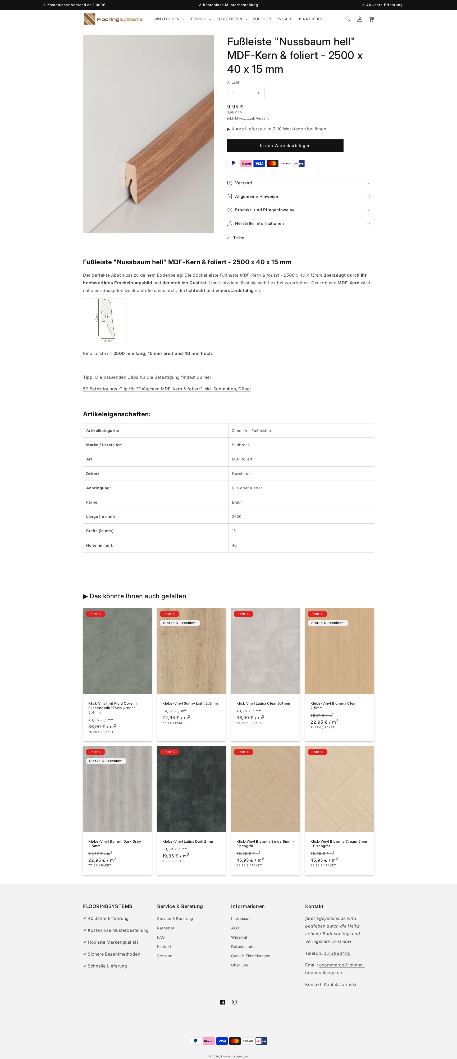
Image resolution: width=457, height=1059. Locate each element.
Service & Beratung (175, 918)
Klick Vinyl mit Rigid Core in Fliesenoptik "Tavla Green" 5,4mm (112, 707)
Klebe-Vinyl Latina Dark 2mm (187, 841)
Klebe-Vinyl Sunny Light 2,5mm (190, 703)
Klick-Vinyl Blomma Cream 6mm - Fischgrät (338, 843)
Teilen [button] (238, 237)
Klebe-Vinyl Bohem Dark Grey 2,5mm (114, 843)
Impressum (241, 918)
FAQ (161, 937)
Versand (164, 955)
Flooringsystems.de (235, 1056)
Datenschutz (243, 946)
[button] (169, 19)
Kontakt (164, 946)
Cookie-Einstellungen (251, 955)
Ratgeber (166, 928)
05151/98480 (337, 953)
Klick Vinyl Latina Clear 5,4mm (263, 703)
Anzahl (233, 82)
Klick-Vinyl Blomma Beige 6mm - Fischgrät (265, 843)
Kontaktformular (341, 984)
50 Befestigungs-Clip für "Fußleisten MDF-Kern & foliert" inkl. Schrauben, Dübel (167, 388)
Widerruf (239, 937)
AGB (235, 928)
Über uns (239, 965)
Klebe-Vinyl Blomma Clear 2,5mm (333, 705)
